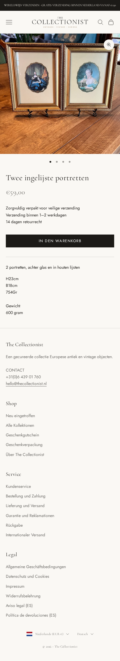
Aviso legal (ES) (19, 605)
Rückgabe (14, 525)
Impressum (15, 586)
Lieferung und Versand (25, 506)
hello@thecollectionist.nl (26, 383)
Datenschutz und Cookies (27, 576)
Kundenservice (18, 486)
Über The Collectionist (25, 454)
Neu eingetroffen (20, 416)
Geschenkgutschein (22, 435)
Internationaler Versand (25, 535)
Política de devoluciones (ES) (31, 615)
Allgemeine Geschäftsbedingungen (36, 567)
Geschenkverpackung (24, 444)
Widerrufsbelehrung (23, 596)
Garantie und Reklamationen (30, 515)
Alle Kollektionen (20, 425)
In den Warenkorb (60, 241)
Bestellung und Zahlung (25, 496)
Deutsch (82, 634)
